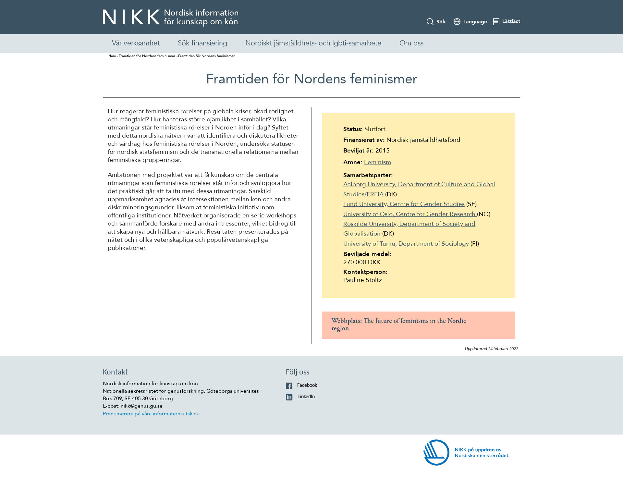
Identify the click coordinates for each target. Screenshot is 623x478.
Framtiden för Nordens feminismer (147, 56)
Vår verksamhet (136, 43)
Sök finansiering (202, 43)
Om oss (411, 43)
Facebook (307, 385)
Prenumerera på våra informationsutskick (151, 413)
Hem (112, 56)
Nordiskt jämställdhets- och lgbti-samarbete (313, 43)
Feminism (377, 162)
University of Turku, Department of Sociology (406, 243)
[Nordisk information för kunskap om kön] (170, 18)
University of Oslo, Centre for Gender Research (410, 214)
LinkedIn (306, 396)
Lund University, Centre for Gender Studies (404, 204)
